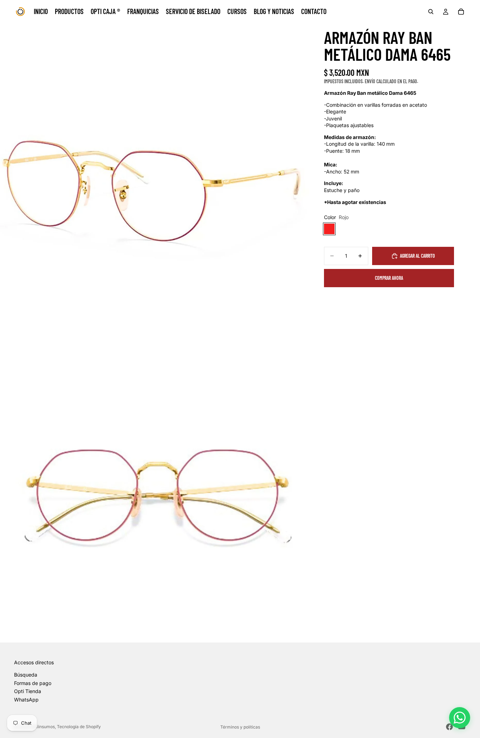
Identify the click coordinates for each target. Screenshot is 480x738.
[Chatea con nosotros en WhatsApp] (459, 717)
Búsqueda (25, 675)
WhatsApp (26, 700)
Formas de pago (32, 683)
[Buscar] (431, 11)
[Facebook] (449, 727)
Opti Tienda (27, 691)
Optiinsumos (42, 726)
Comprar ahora (389, 278)
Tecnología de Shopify (79, 726)
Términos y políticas (240, 727)
